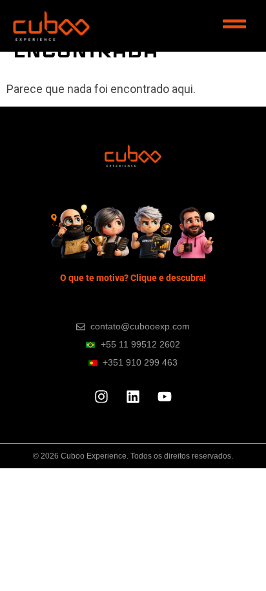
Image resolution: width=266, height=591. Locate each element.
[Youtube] (164, 396)
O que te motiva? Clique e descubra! (133, 278)
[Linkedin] (133, 396)
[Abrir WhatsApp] (233, 558)
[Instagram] (101, 396)
